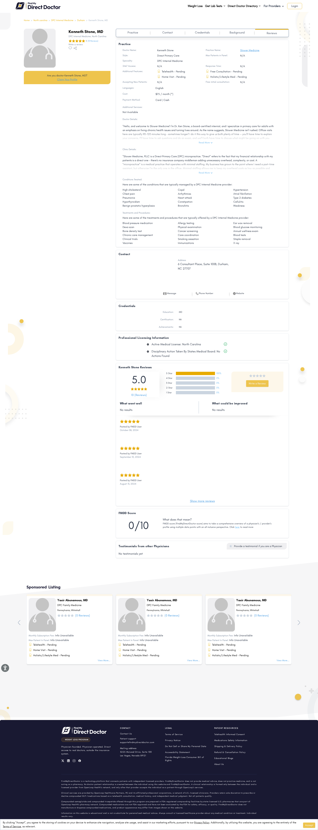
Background (237, 32)
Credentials (202, 32)
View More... (104, 660)
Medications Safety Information (230, 740)
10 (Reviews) (139, 395)
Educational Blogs (223, 758)
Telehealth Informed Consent (229, 734)
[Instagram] (74, 760)
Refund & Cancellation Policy (230, 752)
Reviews (272, 33)
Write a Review (257, 383)
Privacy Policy (201, 822)
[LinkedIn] (68, 760)
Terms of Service (12, 826)
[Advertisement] (67, 112)
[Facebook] (79, 760)
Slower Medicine (249, 50)
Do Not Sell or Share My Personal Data (185, 746)
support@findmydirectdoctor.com (137, 742)
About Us (219, 764)
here (237, 527)
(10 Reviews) (93, 41)
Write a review (76, 44)
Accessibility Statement (177, 752)
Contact (167, 32)
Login (294, 6)
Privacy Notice (173, 740)
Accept (309, 825)
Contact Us (126, 733)
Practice (133, 32)
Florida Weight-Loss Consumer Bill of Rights (184, 759)
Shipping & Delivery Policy (228, 746)
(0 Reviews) (82, 615)
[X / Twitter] (62, 760)
